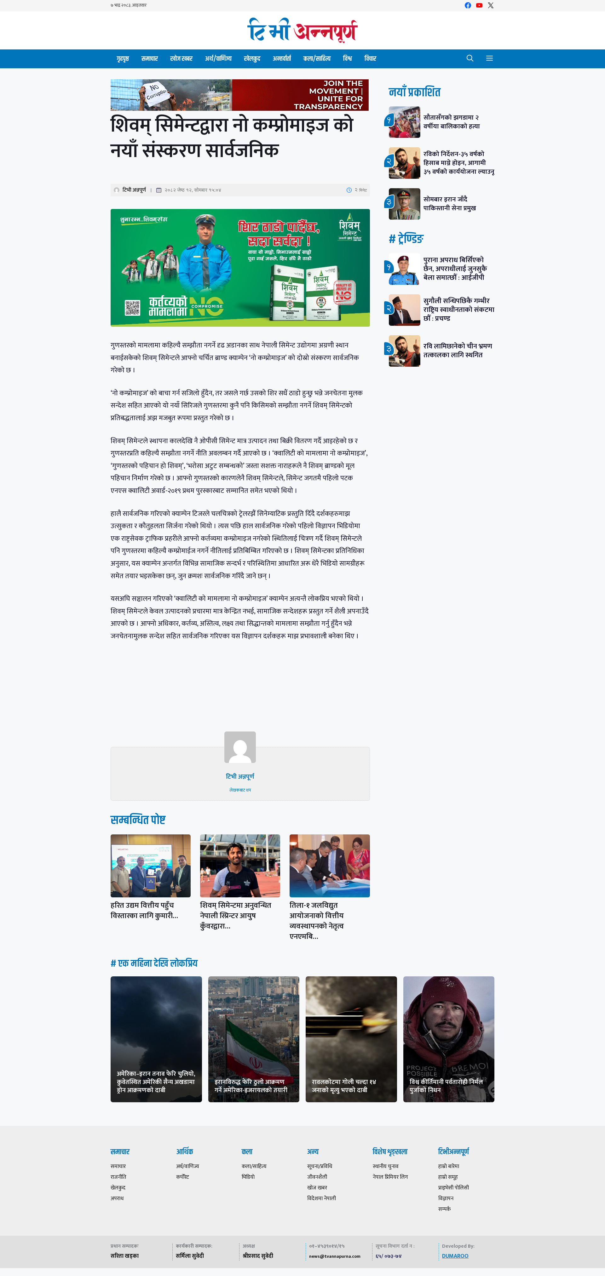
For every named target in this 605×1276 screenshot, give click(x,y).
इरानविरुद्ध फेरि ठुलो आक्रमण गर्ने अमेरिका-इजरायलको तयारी (251, 1086)
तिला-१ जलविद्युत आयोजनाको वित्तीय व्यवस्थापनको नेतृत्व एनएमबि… (317, 921)
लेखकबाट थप (240, 790)
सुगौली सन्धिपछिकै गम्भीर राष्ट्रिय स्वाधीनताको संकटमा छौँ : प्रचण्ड (459, 310)
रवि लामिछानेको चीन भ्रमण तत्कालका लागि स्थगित (458, 351)
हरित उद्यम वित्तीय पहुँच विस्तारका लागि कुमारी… (144, 910)
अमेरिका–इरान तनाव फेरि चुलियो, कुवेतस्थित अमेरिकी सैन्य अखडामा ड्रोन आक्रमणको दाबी (156, 1082)
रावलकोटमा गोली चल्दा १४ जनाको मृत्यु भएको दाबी (344, 1086)
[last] (240, 96)
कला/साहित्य (317, 59)
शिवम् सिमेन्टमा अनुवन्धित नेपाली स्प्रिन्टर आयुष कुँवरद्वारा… (235, 916)
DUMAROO (455, 1256)
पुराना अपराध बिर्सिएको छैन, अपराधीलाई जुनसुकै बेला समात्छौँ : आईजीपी (455, 269)
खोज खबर (181, 59)
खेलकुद (252, 59)
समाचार (149, 59)
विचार (370, 59)
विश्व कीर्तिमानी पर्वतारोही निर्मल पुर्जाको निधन (446, 1086)
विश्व (347, 59)
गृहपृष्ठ (123, 59)
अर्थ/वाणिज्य (218, 59)
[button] (470, 58)
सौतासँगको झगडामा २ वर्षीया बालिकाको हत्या (452, 122)
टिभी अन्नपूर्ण (134, 190)
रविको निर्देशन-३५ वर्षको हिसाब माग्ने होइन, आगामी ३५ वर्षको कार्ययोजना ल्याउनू (459, 163)
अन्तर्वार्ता (282, 59)
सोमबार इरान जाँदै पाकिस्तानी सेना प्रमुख (450, 204)
